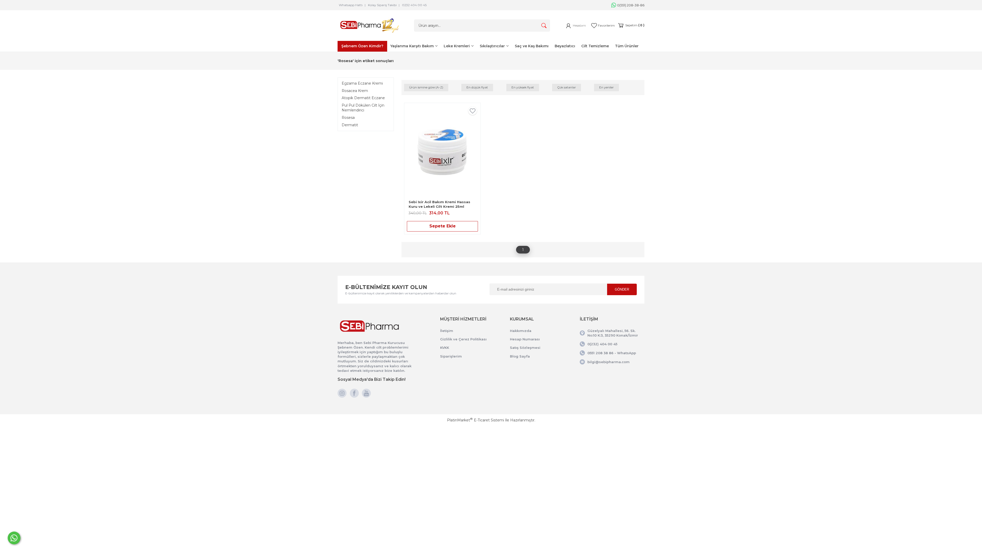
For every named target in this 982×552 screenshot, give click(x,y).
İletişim (446, 331)
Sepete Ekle (442, 226)
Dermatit (350, 125)
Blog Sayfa (520, 356)
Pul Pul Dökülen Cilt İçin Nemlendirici (363, 108)
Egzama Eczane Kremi (362, 83)
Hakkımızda (520, 331)
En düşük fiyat (477, 87)
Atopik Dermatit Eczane (363, 98)
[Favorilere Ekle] (473, 112)
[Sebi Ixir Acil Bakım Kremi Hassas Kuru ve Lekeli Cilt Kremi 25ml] (442, 151)
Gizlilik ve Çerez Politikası (463, 339)
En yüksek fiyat (522, 87)
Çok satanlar (566, 87)
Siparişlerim (451, 356)
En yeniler (606, 87)
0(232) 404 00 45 (602, 344)
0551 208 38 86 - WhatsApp (611, 353)
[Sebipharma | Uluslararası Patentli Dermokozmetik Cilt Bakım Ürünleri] (369, 33)
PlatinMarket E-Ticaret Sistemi (475, 420)
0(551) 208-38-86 (630, 5)
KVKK (444, 348)
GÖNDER (622, 289)
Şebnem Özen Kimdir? (362, 46)
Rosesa (348, 117)
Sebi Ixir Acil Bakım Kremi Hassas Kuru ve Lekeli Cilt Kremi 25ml (439, 204)
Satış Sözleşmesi (525, 348)
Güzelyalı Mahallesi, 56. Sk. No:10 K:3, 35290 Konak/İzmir (612, 333)
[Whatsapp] (14, 538)
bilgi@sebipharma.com (608, 362)
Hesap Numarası (525, 339)
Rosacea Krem (355, 90)
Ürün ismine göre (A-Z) (426, 87)
